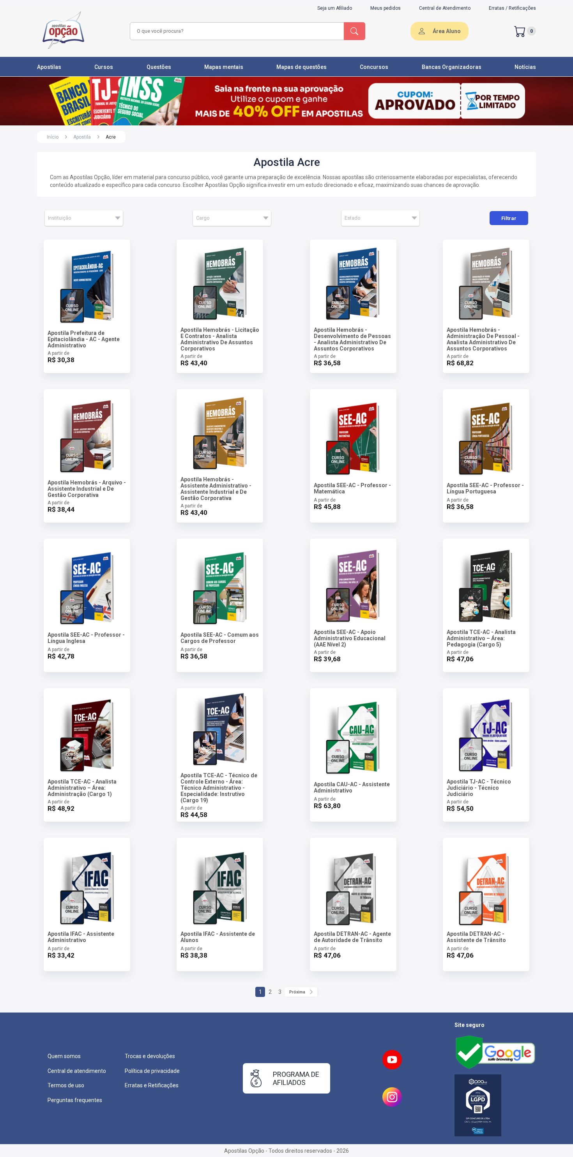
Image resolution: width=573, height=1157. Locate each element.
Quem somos (64, 1056)
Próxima (297, 992)
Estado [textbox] (353, 218)
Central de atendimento (77, 1071)
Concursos (374, 67)
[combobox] (235, 31)
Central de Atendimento (444, 8)
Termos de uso (66, 1085)
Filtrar (508, 218)
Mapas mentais (223, 67)
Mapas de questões (301, 67)
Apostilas (49, 67)
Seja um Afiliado (334, 8)
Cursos (103, 67)
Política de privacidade (152, 1071)
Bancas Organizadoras (451, 67)
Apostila (82, 137)
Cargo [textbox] (203, 218)
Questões (159, 67)
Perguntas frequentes (75, 1100)
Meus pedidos (385, 8)
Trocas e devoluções (150, 1056)
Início (52, 137)
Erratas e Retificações (152, 1085)
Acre (111, 137)
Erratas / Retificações (512, 8)
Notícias (525, 67)
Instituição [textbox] (59, 218)
